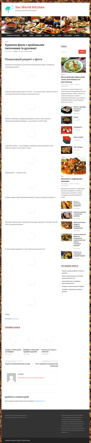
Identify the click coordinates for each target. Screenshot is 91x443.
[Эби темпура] (66, 153)
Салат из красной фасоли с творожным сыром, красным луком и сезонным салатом (79, 240)
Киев (31, 35)
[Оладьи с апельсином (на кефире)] (13, 347)
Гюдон (75, 117)
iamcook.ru (15, 319)
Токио (77, 35)
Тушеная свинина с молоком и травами (79, 214)
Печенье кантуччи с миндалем (77, 204)
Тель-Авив (68, 35)
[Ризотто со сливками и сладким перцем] (66, 258)
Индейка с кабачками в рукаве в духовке (31, 351)
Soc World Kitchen (30, 7)
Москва (39, 35)
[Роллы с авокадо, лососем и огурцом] (66, 113)
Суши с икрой (78, 137)
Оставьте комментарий (25, 51)
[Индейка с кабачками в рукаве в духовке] (31, 347)
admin (16, 51)
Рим (53, 35)
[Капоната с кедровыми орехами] (73, 175)
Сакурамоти (77, 127)
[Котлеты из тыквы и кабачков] (50, 347)
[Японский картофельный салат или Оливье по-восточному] (73, 73)
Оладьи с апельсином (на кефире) (13, 351)
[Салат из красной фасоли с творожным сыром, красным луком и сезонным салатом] (66, 240)
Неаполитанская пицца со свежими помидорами (79, 225)
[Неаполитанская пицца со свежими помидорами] (66, 228)
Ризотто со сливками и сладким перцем (79, 254)
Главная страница (13, 35)
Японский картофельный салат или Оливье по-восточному (73, 79)
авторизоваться (39, 401)
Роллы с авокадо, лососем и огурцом (79, 108)
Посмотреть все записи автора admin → (31, 377)
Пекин (47, 35)
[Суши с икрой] (66, 143)
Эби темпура (77, 147)
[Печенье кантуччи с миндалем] (66, 208)
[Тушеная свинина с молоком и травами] (66, 218)
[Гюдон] (66, 123)
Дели (25, 35)
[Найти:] (73, 52)
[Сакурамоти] (66, 133)
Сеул (59, 35)
